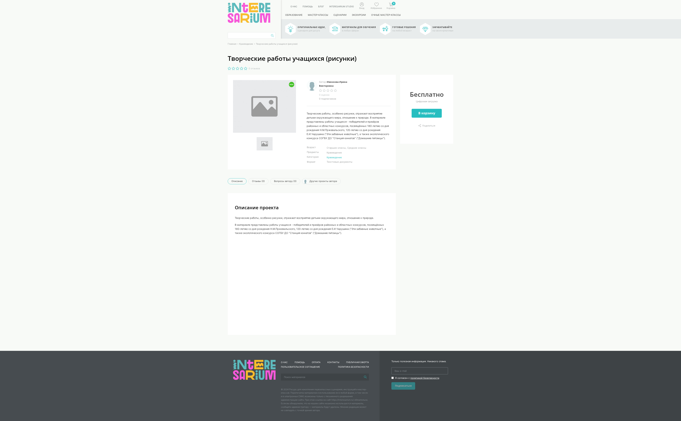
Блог (321, 6)
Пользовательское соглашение (300, 367)
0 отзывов (254, 68)
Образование (294, 14)
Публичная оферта (357, 362)
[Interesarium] (254, 369)
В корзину (426, 113)
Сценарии (340, 14)
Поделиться (428, 125)
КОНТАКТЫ (333, 362)
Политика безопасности (353, 367)
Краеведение (334, 157)
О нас (293, 6)
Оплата (316, 362)
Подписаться (403, 385)
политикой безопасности (424, 378)
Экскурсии (359, 14)
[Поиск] (365, 377)
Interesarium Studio (341, 6)
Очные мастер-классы (386, 14)
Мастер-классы (318, 14)
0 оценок (324, 94)
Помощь (308, 6)
